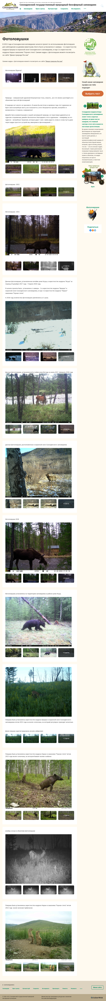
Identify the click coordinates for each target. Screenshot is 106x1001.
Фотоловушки (92, 207)
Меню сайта (97, 987)
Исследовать (75, 9)
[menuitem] (28, 9)
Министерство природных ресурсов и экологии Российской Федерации (56, 997)
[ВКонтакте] (90, 230)
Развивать (74, 988)
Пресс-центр (40, 9)
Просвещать (56, 988)
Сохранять (64, 9)
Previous (85, 106)
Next (100, 106)
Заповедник (28, 9)
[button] (85, 8)
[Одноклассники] (93, 230)
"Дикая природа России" (54, 61)
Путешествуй (52, 9)
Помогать (65, 988)
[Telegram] (95, 230)
